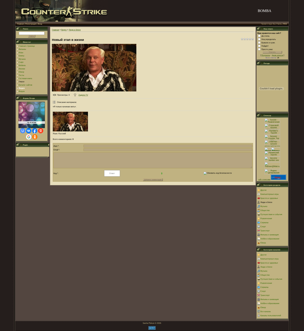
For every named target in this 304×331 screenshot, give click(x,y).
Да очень (265, 36)
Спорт (263, 226)
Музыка (263, 206)
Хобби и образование (269, 239)
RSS (285, 24)
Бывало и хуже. (268, 43)
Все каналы (265, 311)
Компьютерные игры (269, 194)
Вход (40, 24)
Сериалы (264, 222)
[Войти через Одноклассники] (34, 137)
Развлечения (266, 218)
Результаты (266, 55)
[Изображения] (70, 122)
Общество (265, 210)
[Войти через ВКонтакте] (28, 130)
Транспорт (265, 231)
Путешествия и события (271, 214)
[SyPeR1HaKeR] (32, 155)
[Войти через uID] (22, 130)
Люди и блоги (75, 30)
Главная (20, 24)
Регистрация (30, 24)
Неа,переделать (268, 39)
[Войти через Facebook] (34, 130)
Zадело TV (83, 95)
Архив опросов (277, 55)
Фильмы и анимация (269, 235)
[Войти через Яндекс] (40, 130)
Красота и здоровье (269, 198)
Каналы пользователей (270, 315)
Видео (64, 30)
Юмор (263, 243)
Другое (263, 190)
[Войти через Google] (28, 137)
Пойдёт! (264, 46)
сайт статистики (264, 179)
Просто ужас (267, 49)
